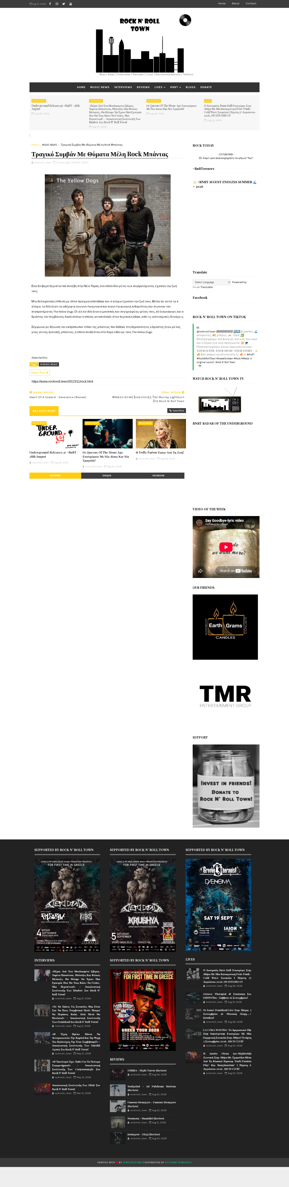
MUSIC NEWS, (81, 162)
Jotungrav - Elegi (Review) (144, 1134)
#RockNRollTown (206, 358)
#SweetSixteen (224, 358)
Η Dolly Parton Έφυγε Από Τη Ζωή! (160, 452)
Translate (207, 287)
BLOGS (191, 87)
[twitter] (64, 4)
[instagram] (57, 4)
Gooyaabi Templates (178, 1162)
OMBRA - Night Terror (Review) (147, 1070)
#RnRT (250, 354)
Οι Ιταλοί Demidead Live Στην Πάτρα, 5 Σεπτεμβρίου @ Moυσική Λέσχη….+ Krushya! (227, 1013)
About (235, 3)
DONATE (206, 87)
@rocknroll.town (206, 331)
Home (221, 3)
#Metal (245, 358)
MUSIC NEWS (100, 87)
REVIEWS (143, 87)
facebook (159, 475)
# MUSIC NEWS (48, 364)
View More (178, 410)
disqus (107, 475)
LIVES (159, 87)
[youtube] (71, 4)
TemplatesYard (133, 1162)
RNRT (174, 87)
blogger (55, 475)
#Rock (237, 358)
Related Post (44, 411)
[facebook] (50, 4)
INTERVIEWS (123, 87)
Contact (251, 3)
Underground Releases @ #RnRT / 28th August (55, 107)
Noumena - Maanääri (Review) (146, 1118)
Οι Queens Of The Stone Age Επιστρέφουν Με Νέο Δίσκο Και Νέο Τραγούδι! (171, 107)
